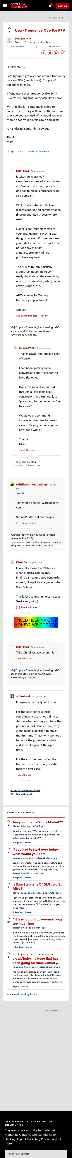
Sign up (62, 6)
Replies (18, 842)
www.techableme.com (26, 465)
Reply (16, 986)
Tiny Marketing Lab (21, 794)
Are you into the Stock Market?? (38, 822)
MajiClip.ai (17, 327)
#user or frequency (38, 151)
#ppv (21, 151)
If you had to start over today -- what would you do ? (37, 851)
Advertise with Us (56, 17)
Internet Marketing (46, 858)
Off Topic (39, 826)
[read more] (39, 872)
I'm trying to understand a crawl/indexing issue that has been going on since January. (35, 958)
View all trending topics (22, 994)
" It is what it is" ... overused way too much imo (38, 921)
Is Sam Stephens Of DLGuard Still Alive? (38, 886)
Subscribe (54, 46)
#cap (11, 151)
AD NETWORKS (15, 46)
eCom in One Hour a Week (25, 790)
